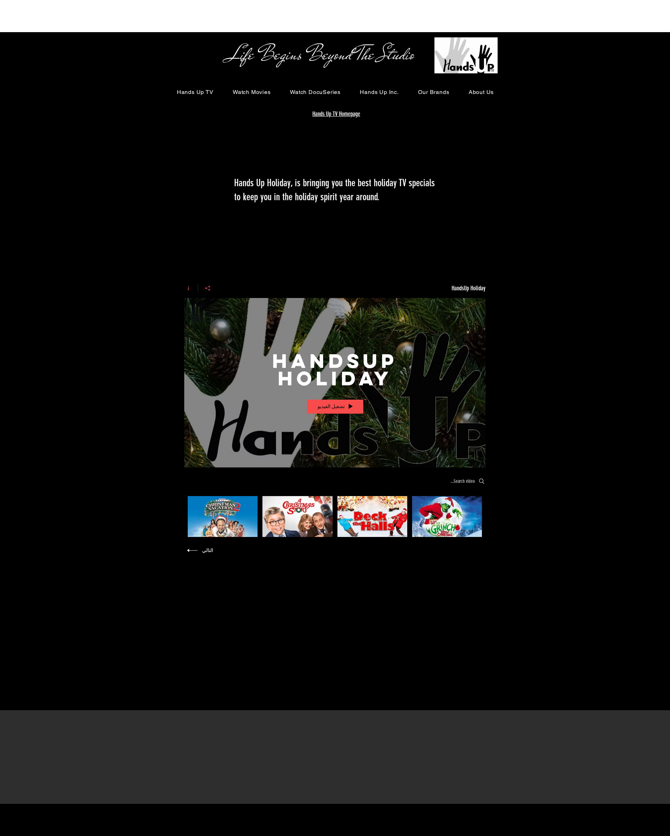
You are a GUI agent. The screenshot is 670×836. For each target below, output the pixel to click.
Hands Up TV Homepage (336, 114)
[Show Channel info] (191, 288)
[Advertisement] (127, 15)
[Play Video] (447, 516)
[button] (195, 92)
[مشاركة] (207, 288)
